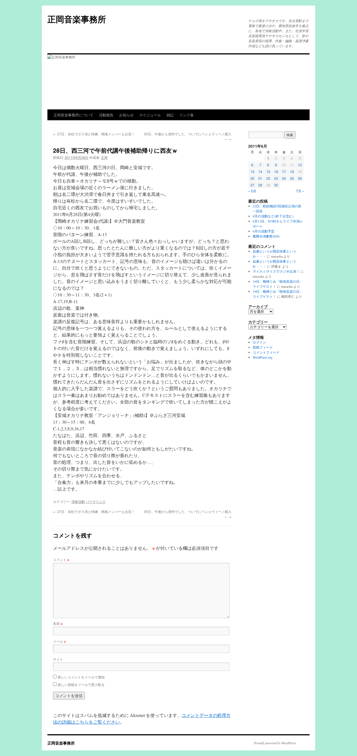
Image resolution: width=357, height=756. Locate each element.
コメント (61, 559)
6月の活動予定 (263, 231)
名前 (57, 623)
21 (260, 178)
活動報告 (106, 114)
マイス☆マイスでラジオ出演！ (276, 271)
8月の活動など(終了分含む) (273, 216)
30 (276, 185)
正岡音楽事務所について (73, 114)
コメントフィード (266, 352)
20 (252, 178)
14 (260, 171)
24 (284, 178)
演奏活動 (78, 501)
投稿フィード (263, 347)
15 (268, 171)
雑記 (170, 114)
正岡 (104, 157)
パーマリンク (96, 501)
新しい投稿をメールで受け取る (81, 684)
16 (276, 171)
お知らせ (126, 114)
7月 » (300, 190)
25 (292, 178)
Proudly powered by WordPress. (275, 743)
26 (300, 178)
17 (284, 171)
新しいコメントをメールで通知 (81, 677)
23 (276, 178)
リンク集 (186, 114)
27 (252, 185)
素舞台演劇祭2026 (266, 236)
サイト (58, 659)
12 (300, 164)
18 (292, 171)
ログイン (259, 342)
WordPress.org (262, 357)
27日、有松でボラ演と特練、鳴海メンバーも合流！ (94, 133)
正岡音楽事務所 (76, 19)
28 (260, 185)
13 (252, 171)
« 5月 (252, 190)
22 (268, 178)
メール (59, 641)
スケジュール (150, 114)
